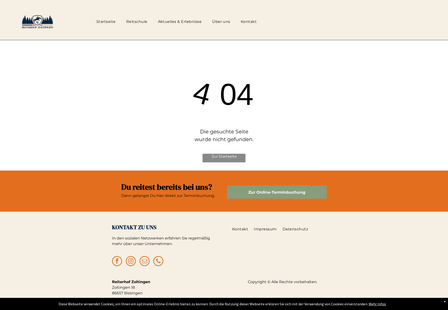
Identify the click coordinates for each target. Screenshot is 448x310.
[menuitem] (108, 21)
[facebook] (117, 261)
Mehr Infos (377, 304)
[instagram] (131, 261)
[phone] (158, 261)
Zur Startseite (224, 156)
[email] (145, 261)
